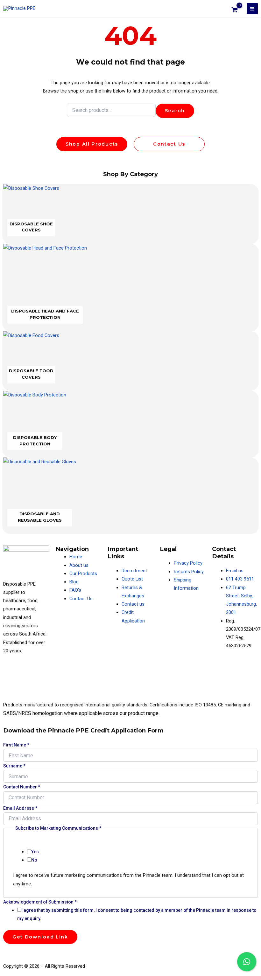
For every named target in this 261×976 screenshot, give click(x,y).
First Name (16, 744)
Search (175, 110)
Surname (14, 765)
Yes (35, 851)
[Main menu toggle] (252, 8)
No (34, 860)
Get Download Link (40, 937)
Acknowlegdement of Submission (40, 901)
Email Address (20, 808)
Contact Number (21, 786)
